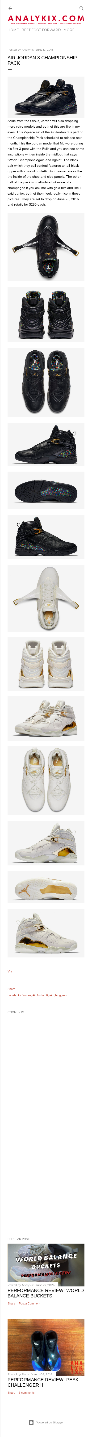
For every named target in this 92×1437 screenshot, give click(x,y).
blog (58, 995)
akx (51, 995)
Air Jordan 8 (40, 995)
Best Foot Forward (41, 30)
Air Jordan (24, 995)
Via (10, 971)
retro (65, 995)
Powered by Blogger (50, 1422)
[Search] (81, 7)
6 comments (26, 1392)
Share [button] (11, 989)
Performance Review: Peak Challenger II (43, 1382)
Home (13, 30)
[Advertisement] (46, 1180)
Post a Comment (29, 1303)
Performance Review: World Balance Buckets (46, 1293)
